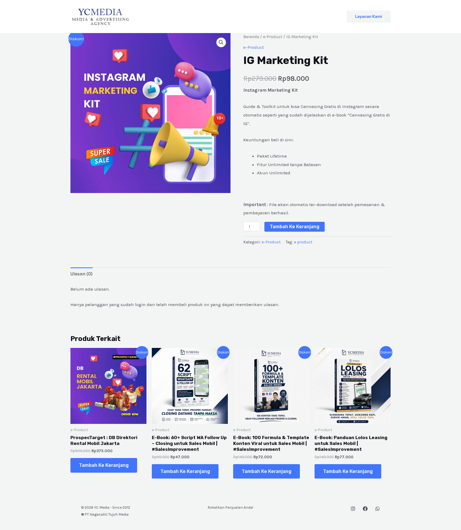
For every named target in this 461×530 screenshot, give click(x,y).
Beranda (251, 36)
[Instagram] (353, 508)
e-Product (272, 36)
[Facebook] (365, 508)
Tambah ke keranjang (294, 226)
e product (303, 242)
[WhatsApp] (377, 508)
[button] (369, 16)
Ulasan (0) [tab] (81, 273)
